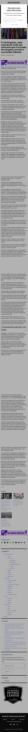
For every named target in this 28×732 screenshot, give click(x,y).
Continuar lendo (14, 24)
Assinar (20, 20)
